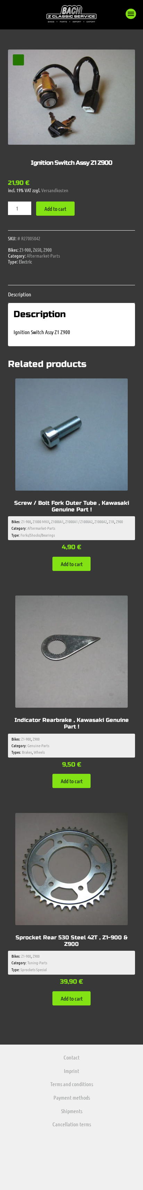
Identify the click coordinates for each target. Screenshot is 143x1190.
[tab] (71, 294)
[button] (131, 14)
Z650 (37, 250)
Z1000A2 (100, 521)
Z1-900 (25, 250)
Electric (25, 261)
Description (19, 294)
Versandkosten (54, 190)
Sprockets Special (33, 969)
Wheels (39, 752)
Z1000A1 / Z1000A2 (79, 521)
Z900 (47, 250)
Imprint (71, 1070)
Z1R (111, 521)
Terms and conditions (71, 1084)
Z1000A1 (57, 521)
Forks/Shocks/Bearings (37, 535)
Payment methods (71, 1097)
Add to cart (55, 208)
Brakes (27, 752)
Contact (71, 1057)
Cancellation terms (71, 1124)
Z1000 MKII (41, 521)
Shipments (71, 1111)
